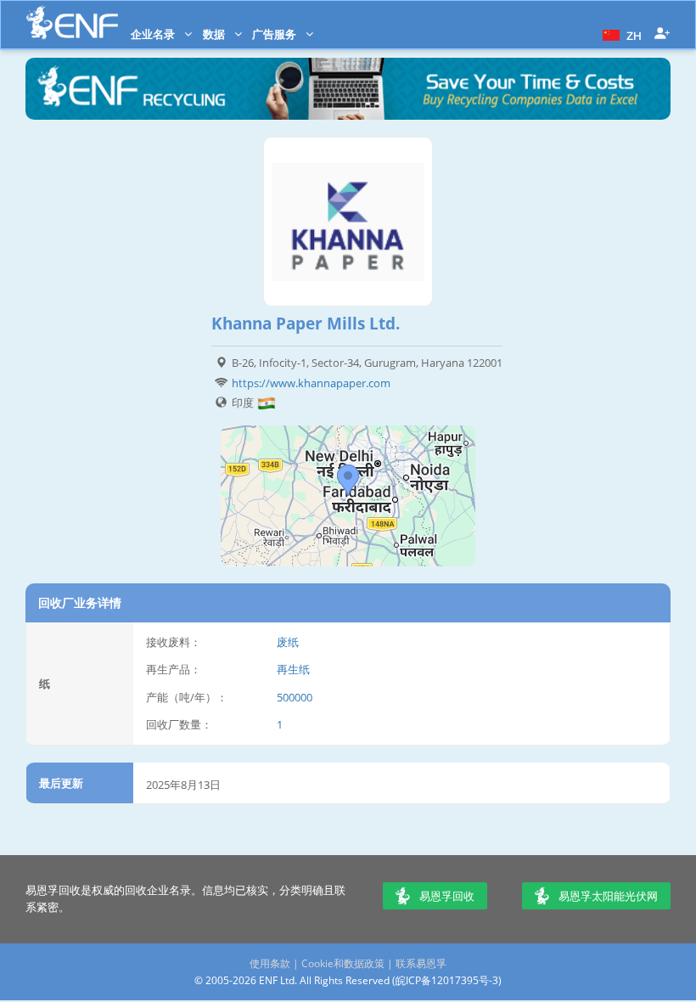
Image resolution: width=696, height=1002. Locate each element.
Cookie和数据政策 (342, 963)
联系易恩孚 (421, 963)
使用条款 (270, 963)
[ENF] (72, 22)
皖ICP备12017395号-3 (447, 980)
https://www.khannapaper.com (311, 383)
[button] (620, 33)
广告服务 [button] (275, 34)
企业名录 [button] (154, 34)
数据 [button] (215, 34)
